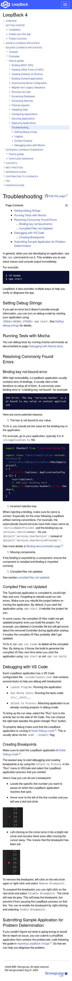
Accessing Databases (23, 96)
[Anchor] (42, 210)
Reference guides (16, 171)
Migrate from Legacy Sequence (28, 87)
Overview (11, 20)
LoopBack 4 (15, 14)
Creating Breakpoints (31, 237)
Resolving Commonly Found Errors (35, 219)
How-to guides (16, 60)
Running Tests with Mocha (30, 215)
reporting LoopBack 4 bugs (33, 943)
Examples (14, 56)
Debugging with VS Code (29, 233)
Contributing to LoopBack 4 (22, 176)
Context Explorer (23, 140)
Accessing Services (22, 100)
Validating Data (20, 109)
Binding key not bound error (35, 224)
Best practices (14, 167)
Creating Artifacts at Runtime (27, 74)
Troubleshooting (20, 127)
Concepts (11, 162)
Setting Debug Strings (27, 210)
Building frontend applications (27, 78)
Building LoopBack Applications (24, 47)
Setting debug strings (25, 132)
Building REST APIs (22, 65)
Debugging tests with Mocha (29, 145)
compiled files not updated (33, 577)
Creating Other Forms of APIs (28, 69)
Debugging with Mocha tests (46, 346)
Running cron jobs (21, 92)
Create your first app (20, 34)
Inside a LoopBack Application (23, 42)
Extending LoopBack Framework (24, 149)
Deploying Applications (24, 123)
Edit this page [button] (56, 196)
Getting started (15, 25)
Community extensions (21, 158)
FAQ (8, 180)
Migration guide (15, 185)
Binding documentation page (44, 546)
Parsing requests (21, 105)
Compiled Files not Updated (35, 228)
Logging (18, 136)
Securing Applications (23, 118)
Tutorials (13, 52)
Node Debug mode (42, 731)
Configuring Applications (24, 114)
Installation (14, 29)
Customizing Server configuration (29, 83)
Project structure (18, 38)
